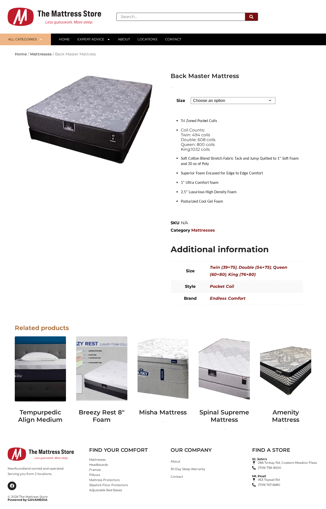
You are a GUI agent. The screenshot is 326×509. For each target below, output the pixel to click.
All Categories (22, 39)
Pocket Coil (222, 286)
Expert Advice (90, 39)
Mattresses (41, 54)
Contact (173, 39)
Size (180, 100)
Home (64, 39)
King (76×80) (242, 274)
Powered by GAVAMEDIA (27, 500)
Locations (147, 39)
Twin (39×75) (223, 267)
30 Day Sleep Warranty (188, 469)
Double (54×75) (255, 267)
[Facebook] (12, 486)
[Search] (251, 17)
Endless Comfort (228, 298)
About (124, 39)
